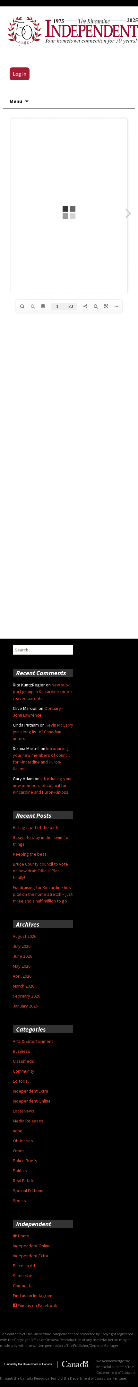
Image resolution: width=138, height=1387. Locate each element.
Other (18, 1151)
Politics (20, 1170)
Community (23, 1071)
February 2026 (26, 996)
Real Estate (24, 1180)
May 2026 (21, 966)
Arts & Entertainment (33, 1041)
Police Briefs (25, 1161)
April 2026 (22, 976)
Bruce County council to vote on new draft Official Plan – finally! (40, 870)
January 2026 (25, 1006)
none (17, 1131)
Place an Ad (24, 1266)
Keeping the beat (29, 854)
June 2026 (22, 956)
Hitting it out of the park (35, 827)
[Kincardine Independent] (70, 29)
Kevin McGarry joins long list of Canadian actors (43, 731)
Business (21, 1051)
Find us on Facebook (37, 1305)
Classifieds (23, 1061)
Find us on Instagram (32, 1295)
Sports (19, 1200)
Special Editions (28, 1190)
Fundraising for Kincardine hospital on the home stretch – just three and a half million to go (43, 894)
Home (23, 1236)
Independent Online (32, 1101)
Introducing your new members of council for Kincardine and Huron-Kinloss (42, 785)
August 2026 (24, 936)
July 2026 (21, 946)
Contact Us (23, 1285)
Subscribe (22, 1275)
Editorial (21, 1081)
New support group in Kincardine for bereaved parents (43, 691)
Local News (23, 1111)
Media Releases (28, 1121)
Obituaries (23, 1141)
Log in (19, 74)
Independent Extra (30, 1091)
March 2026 (23, 986)
